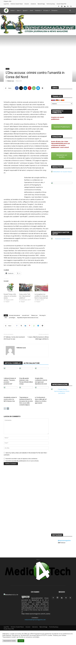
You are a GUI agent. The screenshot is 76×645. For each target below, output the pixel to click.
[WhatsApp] (34, 88)
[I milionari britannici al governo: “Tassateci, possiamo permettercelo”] (10, 372)
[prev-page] (5, 408)
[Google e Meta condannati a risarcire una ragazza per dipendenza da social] (42, 372)
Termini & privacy (51, 3)
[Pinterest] (29, 88)
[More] (42, 88)
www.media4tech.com (28, 608)
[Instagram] (61, 6)
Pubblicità (37, 10)
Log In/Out (6, 3)
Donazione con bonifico (62, 156)
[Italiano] (59, 100)
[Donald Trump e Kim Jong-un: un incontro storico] (10, 287)
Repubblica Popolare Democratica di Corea (27, 317)
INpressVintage (41, 3)
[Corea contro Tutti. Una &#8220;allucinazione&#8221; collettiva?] (26, 287)
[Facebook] (58, 6)
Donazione (54, 10)
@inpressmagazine (64, 540)
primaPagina (12, 317)
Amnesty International (14, 315)
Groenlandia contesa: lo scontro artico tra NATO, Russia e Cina (10, 399)
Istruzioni (26, 3)
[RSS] (67, 6)
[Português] (62, 100)
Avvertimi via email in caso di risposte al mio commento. (22, 458)
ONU (6, 317)
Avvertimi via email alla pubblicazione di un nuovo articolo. (22, 461)
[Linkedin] (64, 6)
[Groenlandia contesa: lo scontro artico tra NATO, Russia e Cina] (10, 391)
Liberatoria (33, 3)
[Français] (55, 100)
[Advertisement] (26, 96)
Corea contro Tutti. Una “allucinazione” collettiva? (25, 296)
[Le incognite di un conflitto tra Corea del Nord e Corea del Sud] (41, 287)
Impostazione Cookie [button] (9, 640)
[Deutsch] (57, 100)
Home (12, 10)
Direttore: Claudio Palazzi (17, 3)
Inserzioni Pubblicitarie (62, 127)
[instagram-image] (54, 549)
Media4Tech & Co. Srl (39, 600)
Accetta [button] (21, 640)
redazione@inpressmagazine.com (35, 619)
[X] (71, 6)
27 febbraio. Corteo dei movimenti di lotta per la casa (14, 338)
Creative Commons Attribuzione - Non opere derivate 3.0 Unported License (35, 604)
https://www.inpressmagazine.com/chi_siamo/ (36, 614)
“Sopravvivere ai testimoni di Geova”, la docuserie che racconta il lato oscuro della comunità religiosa (26, 401)
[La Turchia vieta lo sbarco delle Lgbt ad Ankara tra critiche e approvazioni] (42, 391)
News (18, 10)
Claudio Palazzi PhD (61, 3)
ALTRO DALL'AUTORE (32, 363)
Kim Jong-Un (42, 315)
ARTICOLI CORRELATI (13, 363)
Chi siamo (46, 10)
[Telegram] (38, 88)
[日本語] (60, 100)
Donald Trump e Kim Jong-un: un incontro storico (10, 296)
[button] (70, 10)
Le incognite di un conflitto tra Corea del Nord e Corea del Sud (41, 296)
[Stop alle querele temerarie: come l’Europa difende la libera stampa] (26, 372)
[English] (53, 100)
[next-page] (8, 408)
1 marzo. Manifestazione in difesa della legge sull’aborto (38, 338)
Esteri (7, 68)
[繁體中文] (52, 100)
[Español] (64, 100)
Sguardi (25, 10)
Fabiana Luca (10, 81)
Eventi (31, 10)
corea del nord (25, 315)
